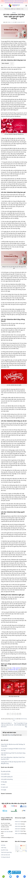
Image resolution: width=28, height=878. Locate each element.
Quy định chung (4, 850)
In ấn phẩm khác (5, 774)
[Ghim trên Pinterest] (18, 714)
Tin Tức (14, 12)
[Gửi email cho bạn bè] (15, 714)
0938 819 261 (6, 0)
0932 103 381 (18, 824)
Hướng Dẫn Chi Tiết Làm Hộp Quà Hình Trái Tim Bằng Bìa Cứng (13, 762)
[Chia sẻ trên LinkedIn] (20, 714)
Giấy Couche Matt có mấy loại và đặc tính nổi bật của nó (7, 724)
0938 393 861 (18, 826)
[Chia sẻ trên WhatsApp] (8, 714)
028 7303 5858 (7, 831)
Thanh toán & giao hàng (6, 852)
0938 (16, 833)
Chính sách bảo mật (5, 854)
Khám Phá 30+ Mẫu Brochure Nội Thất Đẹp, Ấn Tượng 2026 (13, 745)
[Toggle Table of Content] (11, 63)
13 (18, 833)
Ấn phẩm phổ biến (5, 771)
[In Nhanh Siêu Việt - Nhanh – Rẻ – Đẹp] (14, 5)
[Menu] (2, 5)
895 (20, 833)
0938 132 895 (17, 0)
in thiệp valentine (16, 668)
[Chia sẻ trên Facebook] (10, 714)
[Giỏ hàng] (26, 5)
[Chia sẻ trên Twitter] (13, 714)
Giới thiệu (3, 845)
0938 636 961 (18, 828)
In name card (4, 787)
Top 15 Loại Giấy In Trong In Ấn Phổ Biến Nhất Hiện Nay (20, 724)
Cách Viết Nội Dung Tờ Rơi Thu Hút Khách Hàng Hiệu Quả (13, 754)
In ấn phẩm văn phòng (7, 779)
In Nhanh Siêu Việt (21, 22)
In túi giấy (3, 789)
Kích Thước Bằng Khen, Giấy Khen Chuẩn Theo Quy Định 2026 (13, 758)
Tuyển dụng (3, 847)
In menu (3, 784)
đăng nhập (10, 735)
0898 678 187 (16, 2)
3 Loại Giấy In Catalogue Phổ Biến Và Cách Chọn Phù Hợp (13, 749)
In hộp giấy (4, 782)
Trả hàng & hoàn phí (5, 857)
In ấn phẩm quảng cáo (7, 776)
